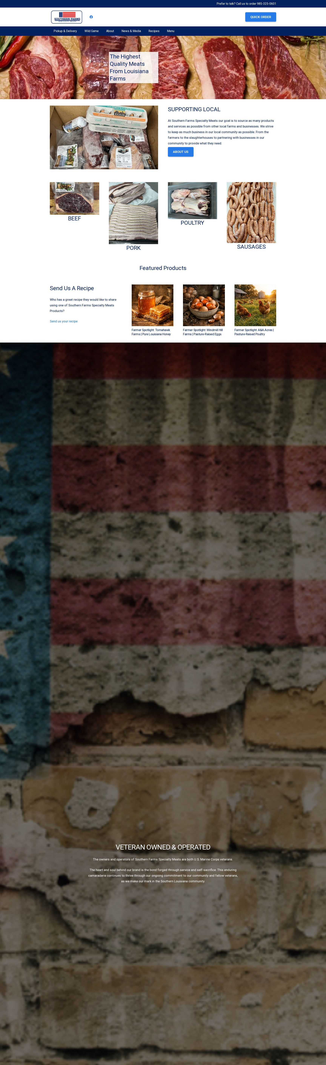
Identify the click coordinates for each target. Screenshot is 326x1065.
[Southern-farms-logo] (67, 17)
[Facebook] (91, 17)
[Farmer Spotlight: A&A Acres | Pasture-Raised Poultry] (255, 287)
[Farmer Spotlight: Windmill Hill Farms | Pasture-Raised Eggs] (204, 287)
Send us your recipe (64, 321)
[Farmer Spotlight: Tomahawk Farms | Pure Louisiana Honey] (152, 287)
